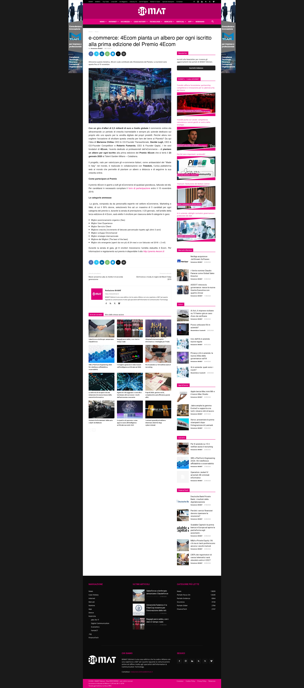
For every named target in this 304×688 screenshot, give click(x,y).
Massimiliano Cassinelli (198, 330)
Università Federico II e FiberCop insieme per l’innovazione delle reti (156, 608)
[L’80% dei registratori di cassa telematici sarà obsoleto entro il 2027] (183, 559)
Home (91, 32)
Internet (113, 21)
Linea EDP (114, 1)
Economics (95, 627)
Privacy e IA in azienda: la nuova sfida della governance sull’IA (202, 356)
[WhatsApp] (107, 53)
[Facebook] (194, 1)
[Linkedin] (202, 1)
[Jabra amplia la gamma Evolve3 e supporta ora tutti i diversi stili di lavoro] (183, 410)
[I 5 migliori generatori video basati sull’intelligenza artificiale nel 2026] (130, 354)
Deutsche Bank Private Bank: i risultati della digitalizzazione (201, 499)
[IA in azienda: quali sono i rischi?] (183, 372)
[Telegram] (112, 53)
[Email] (118, 53)
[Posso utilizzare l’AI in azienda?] (183, 329)
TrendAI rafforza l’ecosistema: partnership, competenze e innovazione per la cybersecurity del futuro (195, 87)
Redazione (212, 681)
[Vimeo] (213, 1)
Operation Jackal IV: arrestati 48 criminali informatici (200, 475)
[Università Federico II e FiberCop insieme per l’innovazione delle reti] (139, 610)
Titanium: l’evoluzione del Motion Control (193, 184)
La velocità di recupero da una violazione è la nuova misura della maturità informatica (100, 395)
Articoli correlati (96, 315)
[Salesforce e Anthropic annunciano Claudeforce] (101, 328)
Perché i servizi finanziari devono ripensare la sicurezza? (202, 513)
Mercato (168, 21)
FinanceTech (94, 637)
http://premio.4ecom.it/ (153, 251)
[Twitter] (209, 1)
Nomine (92, 605)
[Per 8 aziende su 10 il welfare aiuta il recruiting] (158, 354)
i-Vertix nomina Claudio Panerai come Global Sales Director (202, 273)
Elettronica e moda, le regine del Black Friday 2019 (153, 278)
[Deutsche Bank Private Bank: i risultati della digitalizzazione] (183, 501)
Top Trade (106, 1)
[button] (212, 22)
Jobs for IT (95, 620)
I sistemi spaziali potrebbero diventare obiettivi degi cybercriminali (155, 422)
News (102, 21)
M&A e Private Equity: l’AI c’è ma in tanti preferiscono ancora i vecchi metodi (203, 543)
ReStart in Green (155, 1)
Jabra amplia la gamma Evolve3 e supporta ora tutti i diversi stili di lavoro (202, 408)
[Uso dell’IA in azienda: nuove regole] (183, 343)
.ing (90, 634)
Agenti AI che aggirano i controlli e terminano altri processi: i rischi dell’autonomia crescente (129, 395)
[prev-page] (90, 429)
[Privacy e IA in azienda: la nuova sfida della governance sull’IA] (183, 358)
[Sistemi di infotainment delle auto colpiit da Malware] (101, 409)
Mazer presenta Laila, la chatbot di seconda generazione (106, 278)
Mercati (92, 602)
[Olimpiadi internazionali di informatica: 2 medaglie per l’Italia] (158, 328)
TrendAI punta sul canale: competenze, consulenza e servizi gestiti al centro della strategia (193, 122)
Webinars (200, 21)
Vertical (180, 21)
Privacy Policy (201, 681)
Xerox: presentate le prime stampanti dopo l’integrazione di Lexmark (202, 422)
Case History (140, 21)
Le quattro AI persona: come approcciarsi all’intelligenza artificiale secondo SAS (127, 422)
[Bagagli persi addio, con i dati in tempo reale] (130, 328)
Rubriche (92, 616)
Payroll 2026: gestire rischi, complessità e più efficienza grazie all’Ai (157, 395)
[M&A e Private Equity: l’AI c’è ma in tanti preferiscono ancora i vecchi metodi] (183, 545)
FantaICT (94, 630)
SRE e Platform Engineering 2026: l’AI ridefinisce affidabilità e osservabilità (100, 367)
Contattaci (179, 1)
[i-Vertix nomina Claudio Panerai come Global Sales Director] (183, 275)
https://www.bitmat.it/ (112, 294)
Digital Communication (100, 623)
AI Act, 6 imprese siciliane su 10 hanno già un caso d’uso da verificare (202, 313)
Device (91, 612)
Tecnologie (155, 21)
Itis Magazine (123, 1)
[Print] (123, 53)
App (190, 21)
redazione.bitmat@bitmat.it (142, 672)
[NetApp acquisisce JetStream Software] (183, 261)
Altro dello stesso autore (114, 315)
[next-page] (93, 429)
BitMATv (97, 1)
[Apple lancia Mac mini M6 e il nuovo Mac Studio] (183, 396)
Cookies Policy (190, 681)
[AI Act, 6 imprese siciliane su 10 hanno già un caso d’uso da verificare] (183, 315)
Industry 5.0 (133, 1)
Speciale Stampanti (168, 1)
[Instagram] (198, 1)
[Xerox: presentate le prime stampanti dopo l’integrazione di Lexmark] (183, 424)
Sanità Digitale (143, 1)
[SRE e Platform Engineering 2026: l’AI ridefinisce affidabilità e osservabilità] (101, 354)
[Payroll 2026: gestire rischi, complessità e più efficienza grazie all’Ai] (158, 382)
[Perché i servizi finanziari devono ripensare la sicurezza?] (183, 515)
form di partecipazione (139, 188)
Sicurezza (125, 21)
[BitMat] (152, 11)
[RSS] (206, 1)
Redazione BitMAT (97, 48)
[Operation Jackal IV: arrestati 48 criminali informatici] (183, 477)
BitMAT (91, 1)
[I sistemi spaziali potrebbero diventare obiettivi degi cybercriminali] (158, 409)
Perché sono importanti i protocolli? (191, 154)
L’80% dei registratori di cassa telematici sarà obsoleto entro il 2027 (201, 557)
